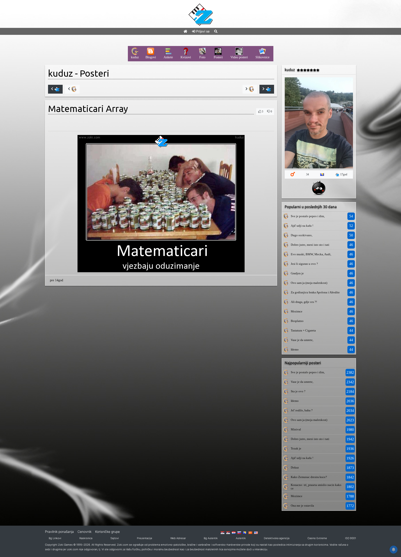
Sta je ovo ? (298, 391)
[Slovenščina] (239, 532)
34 (307, 174)
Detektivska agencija (276, 538)
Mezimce (296, 311)
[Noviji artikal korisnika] (72, 89)
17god (343, 174)
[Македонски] (250, 532)
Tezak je (296, 448)
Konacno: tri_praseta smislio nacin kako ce (316, 486)
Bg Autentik (211, 538)
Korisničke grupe (107, 532)
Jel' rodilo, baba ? (302, 410)
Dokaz (295, 467)
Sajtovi (114, 538)
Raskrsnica (85, 538)
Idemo (295, 349)
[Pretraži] (215, 31)
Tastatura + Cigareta (303, 330)
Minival (296, 429)
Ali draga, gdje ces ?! (304, 302)
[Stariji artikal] (266, 89)
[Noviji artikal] (55, 89)
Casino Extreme (317, 538)
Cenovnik (84, 532)
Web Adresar (178, 538)
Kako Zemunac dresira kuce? (309, 477)
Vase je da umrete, (302, 340)
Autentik (241, 538)
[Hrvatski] (234, 532)
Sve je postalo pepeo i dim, (308, 216)
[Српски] (222, 532)
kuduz (60, 73)
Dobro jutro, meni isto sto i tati (310, 244)
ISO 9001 (350, 538)
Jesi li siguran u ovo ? (304, 263)
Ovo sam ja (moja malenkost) (309, 283)
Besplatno (297, 321)
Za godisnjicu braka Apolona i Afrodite (315, 292)
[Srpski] (228, 532)
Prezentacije (144, 538)
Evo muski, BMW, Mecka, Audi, (311, 254)
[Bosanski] (245, 532)
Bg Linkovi (55, 538)
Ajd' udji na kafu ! (302, 225)
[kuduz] (285, 216)
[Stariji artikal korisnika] (250, 89)
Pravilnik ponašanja (59, 532)
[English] (256, 532)
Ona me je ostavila (302, 505)
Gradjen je (297, 273)
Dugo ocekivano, (301, 235)
